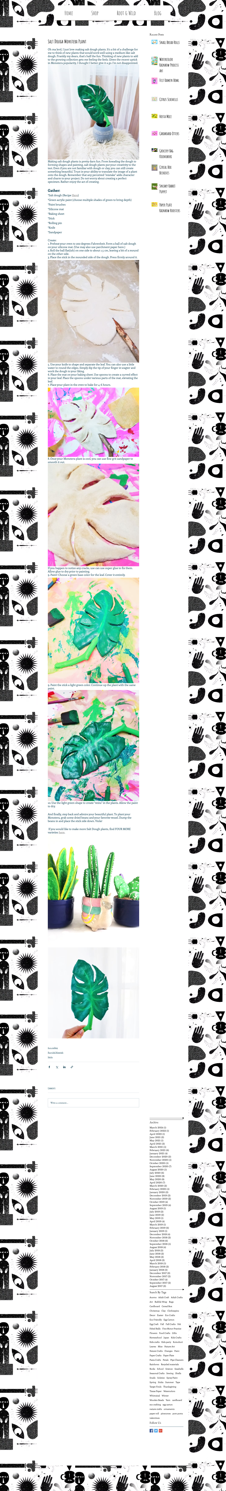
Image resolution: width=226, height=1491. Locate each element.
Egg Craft (154, 1324)
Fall (162, 1324)
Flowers (153, 1333)
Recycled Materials (55, 1052)
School (160, 1368)
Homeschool (156, 1337)
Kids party (166, 1342)
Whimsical (155, 1395)
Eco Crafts (170, 1315)
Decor (152, 1315)
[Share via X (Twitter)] (56, 1067)
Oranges (168, 1351)
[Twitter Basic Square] (156, 1430)
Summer (169, 1382)
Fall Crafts (171, 1324)
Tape (178, 1382)
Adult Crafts (177, 1297)
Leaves (153, 1346)
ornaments (169, 1409)
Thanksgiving (169, 1386)
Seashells (178, 1368)
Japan (166, 1337)
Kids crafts (155, 1342)
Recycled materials (170, 1364)
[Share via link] (71, 1067)
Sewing (169, 1373)
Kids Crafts (176, 1337)
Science (169, 1368)
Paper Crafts (155, 1355)
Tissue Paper (156, 1391)
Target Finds (155, 1386)
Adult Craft (163, 1297)
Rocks (152, 1368)
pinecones (166, 1413)
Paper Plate (168, 1355)
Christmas (155, 1310)
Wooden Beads (157, 1400)
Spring (153, 1382)
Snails (152, 1377)
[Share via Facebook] (49, 1067)
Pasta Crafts (155, 1360)
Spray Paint (172, 1377)
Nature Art (169, 1346)
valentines (155, 1418)
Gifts (174, 1333)
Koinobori (178, 1342)
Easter (160, 1315)
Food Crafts (164, 1333)
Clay (163, 1310)
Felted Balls (155, 1328)
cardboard (177, 1400)
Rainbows (154, 1364)
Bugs (171, 1301)
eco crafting (155, 1404)
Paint (176, 1351)
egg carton (168, 1404)
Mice (160, 1346)
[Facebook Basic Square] (151, 1430)
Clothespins (173, 1310)
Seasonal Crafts (157, 1373)
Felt (179, 1324)
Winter (165, 1395)
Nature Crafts (156, 1351)
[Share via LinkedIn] (64, 1067)
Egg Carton (169, 1319)
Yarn (168, 1400)
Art (151, 1301)
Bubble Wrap (161, 1301)
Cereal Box (167, 1306)
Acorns (153, 1297)
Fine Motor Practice (171, 1328)
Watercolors (169, 1391)
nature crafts (156, 1409)
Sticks (50, 1057)
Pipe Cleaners (176, 1360)
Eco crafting (53, 1047)
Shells (178, 1373)
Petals (166, 1360)
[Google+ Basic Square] (160, 1430)
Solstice (161, 1377)
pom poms (177, 1413)
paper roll (154, 1413)
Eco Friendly (156, 1319)
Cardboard (155, 1306)
